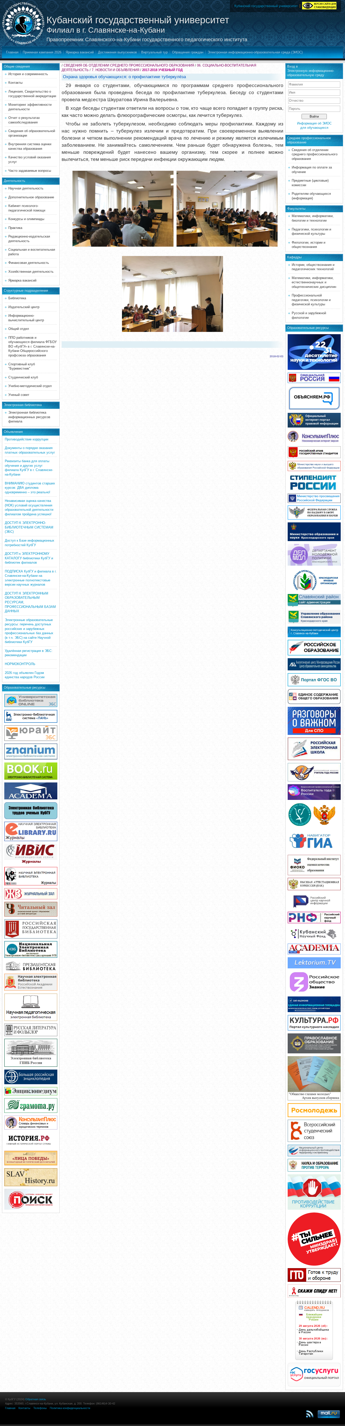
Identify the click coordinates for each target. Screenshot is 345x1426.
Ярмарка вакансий (80, 52)
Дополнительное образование (31, 197)
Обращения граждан (187, 52)
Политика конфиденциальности (70, 1408)
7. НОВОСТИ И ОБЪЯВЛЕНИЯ (115, 70)
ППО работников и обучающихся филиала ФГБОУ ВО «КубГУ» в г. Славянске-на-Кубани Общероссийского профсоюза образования (32, 346)
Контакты (15, 82)
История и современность (28, 74)
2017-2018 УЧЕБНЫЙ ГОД (162, 70)
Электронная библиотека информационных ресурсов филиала (29, 417)
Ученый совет (18, 395)
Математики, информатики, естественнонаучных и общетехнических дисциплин (314, 282)
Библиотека (17, 298)
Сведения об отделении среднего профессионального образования (314, 154)
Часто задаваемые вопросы (29, 171)
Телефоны (40, 1408)
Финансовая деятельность (28, 263)
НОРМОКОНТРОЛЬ (20, 664)
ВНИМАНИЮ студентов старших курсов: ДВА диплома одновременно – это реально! (30, 487)
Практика (15, 228)
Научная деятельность (25, 188)
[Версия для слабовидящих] (319, 5)
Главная (12, 52)
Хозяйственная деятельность (31, 271)
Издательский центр (23, 307)
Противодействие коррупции (26, 439)
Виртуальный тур (154, 52)
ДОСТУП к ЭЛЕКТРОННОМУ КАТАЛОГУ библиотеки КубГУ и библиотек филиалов (29, 558)
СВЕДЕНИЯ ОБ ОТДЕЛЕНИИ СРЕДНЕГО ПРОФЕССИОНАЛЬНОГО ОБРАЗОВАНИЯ (129, 65)
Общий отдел (18, 329)
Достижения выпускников (117, 52)
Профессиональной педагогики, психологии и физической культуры (311, 299)
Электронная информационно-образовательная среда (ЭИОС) (255, 52)
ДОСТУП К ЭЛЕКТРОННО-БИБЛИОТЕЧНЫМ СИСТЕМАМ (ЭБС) (29, 527)
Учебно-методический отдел (30, 386)
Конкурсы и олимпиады (26, 219)
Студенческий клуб (23, 377)
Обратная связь (35, 1399)
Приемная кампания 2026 (42, 52)
